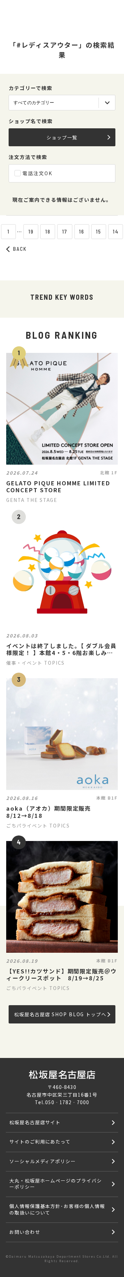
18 (48, 231)
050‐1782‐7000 (67, 1102)
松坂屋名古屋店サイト (35, 1122)
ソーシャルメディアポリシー (42, 1161)
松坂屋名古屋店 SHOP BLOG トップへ (60, 1014)
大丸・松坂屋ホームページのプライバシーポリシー (55, 1183)
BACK (20, 249)
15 (98, 231)
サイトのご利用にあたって (40, 1141)
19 (31, 231)
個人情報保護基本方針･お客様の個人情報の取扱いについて (57, 1209)
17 (65, 231)
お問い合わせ (24, 1231)
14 (116, 231)
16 (81, 231)
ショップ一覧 (61, 137)
